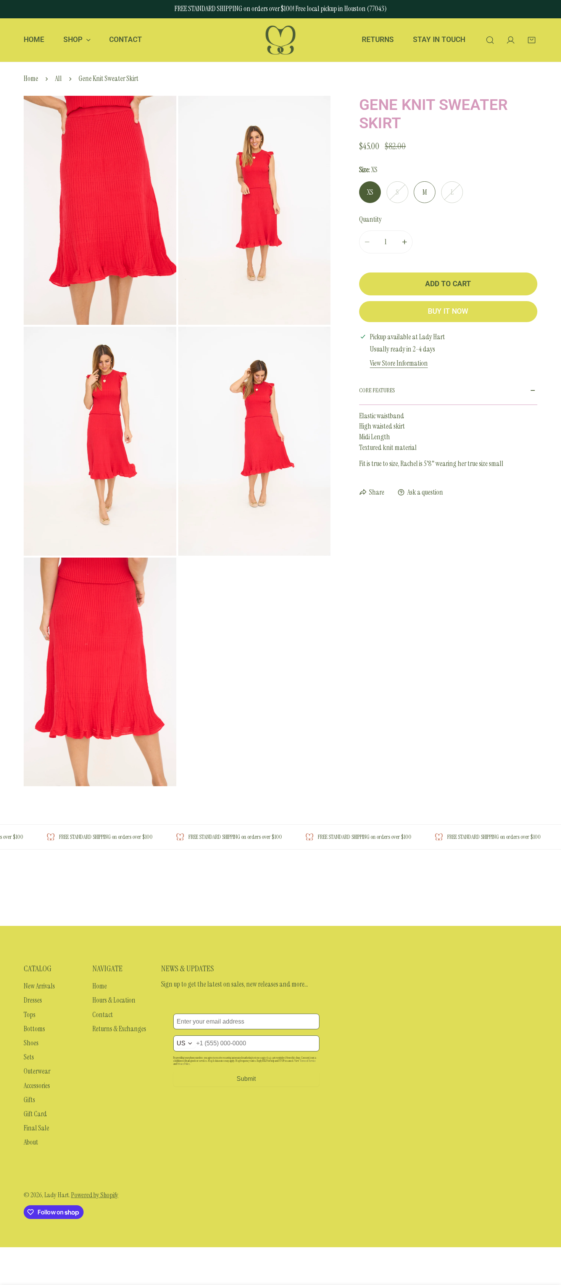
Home (31, 78)
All (58, 78)
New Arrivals (39, 986)
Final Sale (36, 1128)
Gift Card (35, 1114)
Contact (102, 1014)
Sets (29, 1057)
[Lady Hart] (280, 40)
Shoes (31, 1043)
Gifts (29, 1099)
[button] (531, 39)
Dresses (33, 1000)
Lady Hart (56, 1195)
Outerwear (37, 1071)
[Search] (489, 39)
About (31, 1142)
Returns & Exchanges (119, 1028)
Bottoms (34, 1028)
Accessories (37, 1085)
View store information (399, 364)
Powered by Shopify (94, 1195)
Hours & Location (113, 1000)
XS (370, 192)
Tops (29, 1014)
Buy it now (448, 311)
